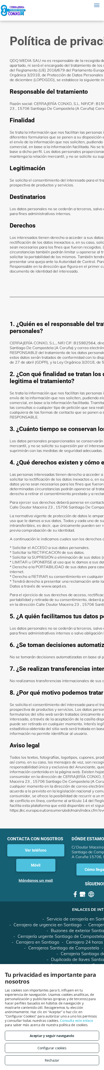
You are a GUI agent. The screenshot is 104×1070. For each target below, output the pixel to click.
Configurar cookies (52, 1048)
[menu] (97, 5)
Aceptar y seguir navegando (52, 1035)
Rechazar (52, 1060)
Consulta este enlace (76, 1020)
